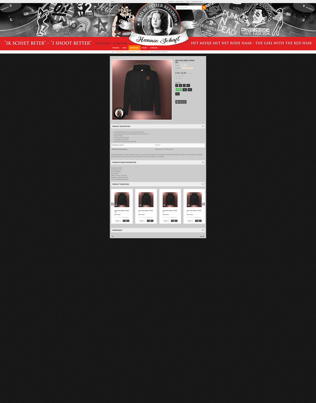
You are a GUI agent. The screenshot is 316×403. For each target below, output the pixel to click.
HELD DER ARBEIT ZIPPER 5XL (121, 211)
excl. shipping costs (179, 76)
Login (187, 1)
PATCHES (144, 48)
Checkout (170, 1)
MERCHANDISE (134, 48)
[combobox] (198, 1)
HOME (112, 1)
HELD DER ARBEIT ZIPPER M (170, 211)
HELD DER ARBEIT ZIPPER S (146, 211)
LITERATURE (154, 48)
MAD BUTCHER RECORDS (187, 68)
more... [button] (118, 221)
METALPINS (115, 48)
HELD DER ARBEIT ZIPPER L (194, 211)
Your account (179, 1)
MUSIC (124, 48)
